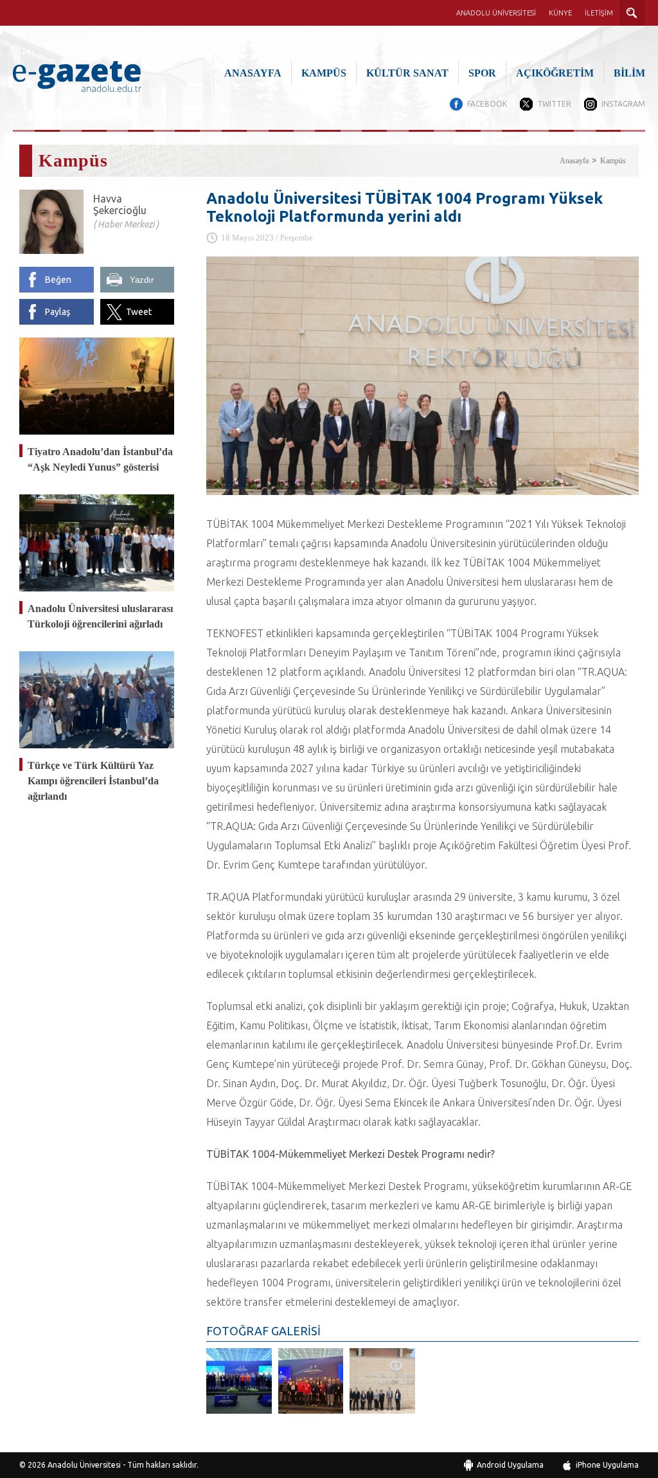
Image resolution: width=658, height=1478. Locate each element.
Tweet (139, 312)
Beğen (58, 280)
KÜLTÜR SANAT (407, 73)
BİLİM (629, 73)
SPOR (482, 73)
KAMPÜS (323, 73)
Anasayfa (574, 160)
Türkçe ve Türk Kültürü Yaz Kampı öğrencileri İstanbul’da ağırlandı (93, 781)
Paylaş (57, 312)
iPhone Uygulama (607, 1465)
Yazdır (142, 280)
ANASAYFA (252, 73)
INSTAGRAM (623, 104)
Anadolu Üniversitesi (84, 1465)
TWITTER (554, 104)
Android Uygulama (510, 1465)
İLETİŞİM (599, 13)
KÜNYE (560, 13)
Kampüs (613, 160)
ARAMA (632, 13)
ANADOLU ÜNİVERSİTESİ (496, 13)
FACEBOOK (487, 104)
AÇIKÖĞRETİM (555, 73)
